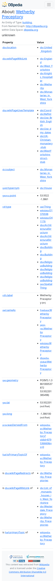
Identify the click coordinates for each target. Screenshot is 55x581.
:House (46, 188)
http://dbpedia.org (36, 26)
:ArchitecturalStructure (45, 228)
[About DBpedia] (12, 4)
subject (8, 169)
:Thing (45, 206)
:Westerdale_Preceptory (46, 510)
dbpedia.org (31, 29)
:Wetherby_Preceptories (46, 476)
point (9, 195)
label (7, 295)
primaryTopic (15, 532)
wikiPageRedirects (18, 473)
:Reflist (45, 114)
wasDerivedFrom (14, 425)
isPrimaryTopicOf (14, 454)
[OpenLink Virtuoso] (16, 556)
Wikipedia (44, 564)
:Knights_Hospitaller (46, 77)
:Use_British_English (46, 121)
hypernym (10, 188)
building (27, 22)
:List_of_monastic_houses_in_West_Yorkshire (46, 495)
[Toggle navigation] (49, 5)
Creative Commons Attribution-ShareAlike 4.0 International (27, 572)
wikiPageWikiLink (14, 58)
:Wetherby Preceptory (46, 365)
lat (6, 402)
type (6, 206)
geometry (10, 380)
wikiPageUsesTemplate (18, 110)
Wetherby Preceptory (18, 14)
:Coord (45, 110)
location (9, 47)
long (7, 413)
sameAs (9, 310)
